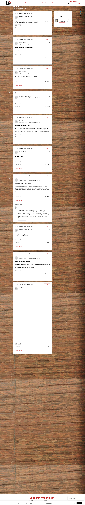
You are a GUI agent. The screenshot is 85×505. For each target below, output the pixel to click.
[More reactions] (19, 25)
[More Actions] (49, 207)
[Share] (49, 16)
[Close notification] (83, 497)
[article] (32, 23)
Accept (79, 503)
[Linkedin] (80, 11)
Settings (73, 503)
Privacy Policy (49, 503)
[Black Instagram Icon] (80, 9)
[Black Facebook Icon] (80, 16)
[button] (25, 2)
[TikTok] (80, 13)
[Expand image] (20, 374)
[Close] (83, 503)
